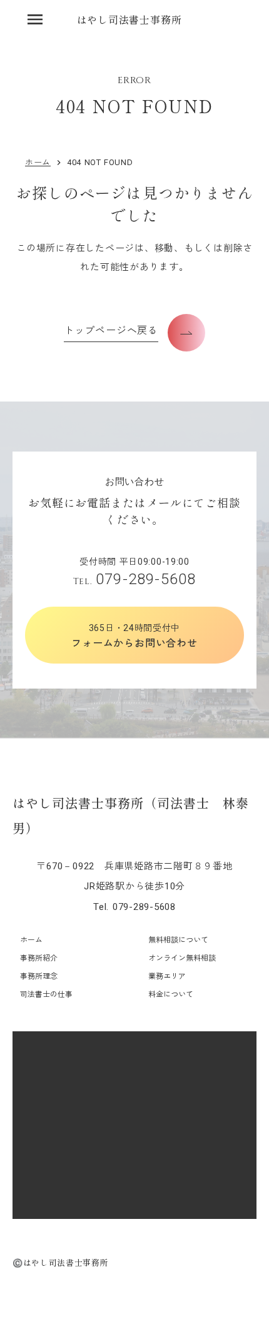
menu (35, 19)
